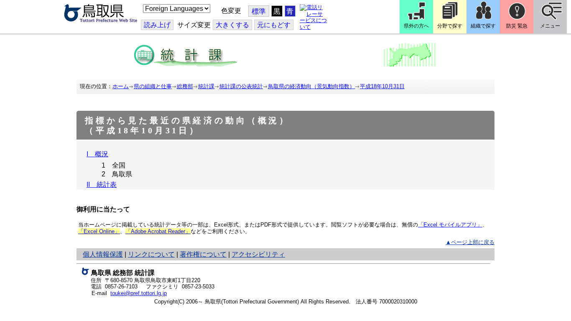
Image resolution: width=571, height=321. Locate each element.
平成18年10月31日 (382, 86)
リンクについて (151, 254)
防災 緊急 (517, 26)
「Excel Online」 (99, 231)
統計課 (206, 86)
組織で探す (483, 26)
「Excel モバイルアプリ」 (450, 225)
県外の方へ (416, 26)
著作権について (203, 254)
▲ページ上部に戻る (470, 242)
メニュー (550, 26)
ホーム (120, 86)
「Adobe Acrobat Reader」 (158, 231)
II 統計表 (102, 184)
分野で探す (449, 26)
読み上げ (157, 24)
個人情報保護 (103, 254)
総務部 (185, 86)
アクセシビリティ (258, 254)
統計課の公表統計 (241, 86)
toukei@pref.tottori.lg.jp (138, 293)
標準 (259, 11)
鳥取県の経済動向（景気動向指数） (311, 86)
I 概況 (97, 154)
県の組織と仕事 (153, 86)
